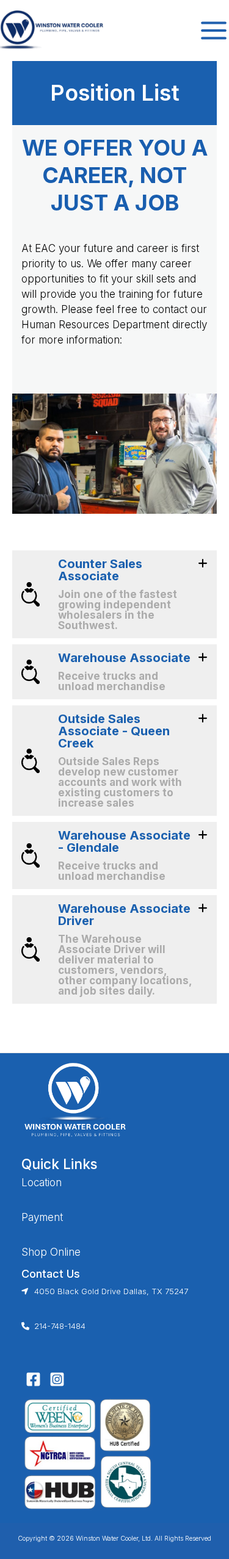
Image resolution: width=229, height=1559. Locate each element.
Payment (42, 1217)
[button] (114, 594)
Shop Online (51, 1252)
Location (41, 1182)
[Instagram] (57, 1379)
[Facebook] (33, 1379)
